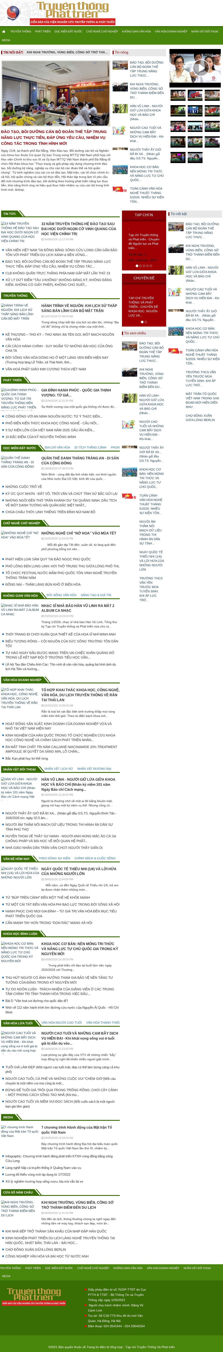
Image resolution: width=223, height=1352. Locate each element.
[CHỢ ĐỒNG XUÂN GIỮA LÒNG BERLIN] (176, 418)
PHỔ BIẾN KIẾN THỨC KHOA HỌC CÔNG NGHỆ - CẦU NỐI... (52, 423)
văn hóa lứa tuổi (18, 1023)
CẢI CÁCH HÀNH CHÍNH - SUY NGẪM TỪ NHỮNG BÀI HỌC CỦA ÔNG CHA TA (59, 348)
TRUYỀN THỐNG (20, 31)
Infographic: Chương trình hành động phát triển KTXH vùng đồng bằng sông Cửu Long (59, 1158)
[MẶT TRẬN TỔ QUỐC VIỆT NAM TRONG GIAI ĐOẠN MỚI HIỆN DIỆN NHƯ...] (176, 396)
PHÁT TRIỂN (43, 31)
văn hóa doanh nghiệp (22, 680)
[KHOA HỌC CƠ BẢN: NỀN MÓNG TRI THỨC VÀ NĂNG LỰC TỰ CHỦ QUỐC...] (120, 169)
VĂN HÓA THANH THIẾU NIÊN (107, 1022)
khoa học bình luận (20, 934)
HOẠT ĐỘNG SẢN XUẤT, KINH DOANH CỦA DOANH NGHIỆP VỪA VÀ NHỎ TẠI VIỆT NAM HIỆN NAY (58, 726)
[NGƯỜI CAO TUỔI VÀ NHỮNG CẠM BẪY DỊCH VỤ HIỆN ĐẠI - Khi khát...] (120, 130)
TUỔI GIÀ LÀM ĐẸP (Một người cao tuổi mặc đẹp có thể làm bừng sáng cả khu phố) (62, 1069)
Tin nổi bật (179, 214)
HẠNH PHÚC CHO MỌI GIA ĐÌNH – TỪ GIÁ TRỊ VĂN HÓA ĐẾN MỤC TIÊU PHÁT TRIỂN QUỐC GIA (61, 913)
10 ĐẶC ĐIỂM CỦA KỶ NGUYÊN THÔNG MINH (40, 437)
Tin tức (9, 214)
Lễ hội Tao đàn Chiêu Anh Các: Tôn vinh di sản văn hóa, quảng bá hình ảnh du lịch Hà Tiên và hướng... (60, 667)
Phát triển (12, 380)
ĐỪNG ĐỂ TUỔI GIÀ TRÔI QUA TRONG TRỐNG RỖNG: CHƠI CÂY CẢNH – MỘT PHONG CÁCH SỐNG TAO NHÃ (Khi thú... (61, 1092)
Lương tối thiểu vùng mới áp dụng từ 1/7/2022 (37, 1174)
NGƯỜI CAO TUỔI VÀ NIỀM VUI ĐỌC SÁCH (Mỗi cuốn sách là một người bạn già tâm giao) (60, 1104)
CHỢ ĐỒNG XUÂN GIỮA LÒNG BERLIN (35, 1249)
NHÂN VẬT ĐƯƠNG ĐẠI (94, 768)
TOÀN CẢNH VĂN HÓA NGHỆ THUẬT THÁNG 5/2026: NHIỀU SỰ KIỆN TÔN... (147, 195)
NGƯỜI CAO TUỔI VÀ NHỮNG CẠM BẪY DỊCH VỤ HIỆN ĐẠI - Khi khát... (147, 134)
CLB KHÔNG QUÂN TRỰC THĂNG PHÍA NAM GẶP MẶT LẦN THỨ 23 (57, 273)
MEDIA (6, 40)
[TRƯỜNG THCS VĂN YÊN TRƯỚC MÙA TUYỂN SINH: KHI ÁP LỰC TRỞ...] (129, 580)
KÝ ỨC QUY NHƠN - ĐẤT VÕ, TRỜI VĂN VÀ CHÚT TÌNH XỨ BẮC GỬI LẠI (61, 494)
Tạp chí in (144, 215)
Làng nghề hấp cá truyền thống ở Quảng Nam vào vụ (43, 1168)
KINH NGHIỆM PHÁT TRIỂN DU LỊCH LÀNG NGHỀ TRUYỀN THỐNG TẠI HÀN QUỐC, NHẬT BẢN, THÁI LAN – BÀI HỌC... (60, 1240)
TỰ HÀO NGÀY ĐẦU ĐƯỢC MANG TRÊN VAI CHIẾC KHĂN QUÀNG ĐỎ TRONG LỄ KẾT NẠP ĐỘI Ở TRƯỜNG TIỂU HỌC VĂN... (59, 655)
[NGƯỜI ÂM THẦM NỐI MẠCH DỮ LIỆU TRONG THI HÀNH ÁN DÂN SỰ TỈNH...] (129, 524)
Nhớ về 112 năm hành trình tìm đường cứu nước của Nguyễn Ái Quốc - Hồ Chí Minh (62, 1010)
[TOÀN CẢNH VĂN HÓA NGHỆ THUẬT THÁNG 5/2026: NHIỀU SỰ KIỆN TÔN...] (120, 191)
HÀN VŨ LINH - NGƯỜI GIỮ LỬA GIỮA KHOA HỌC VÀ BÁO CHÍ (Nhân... (146, 112)
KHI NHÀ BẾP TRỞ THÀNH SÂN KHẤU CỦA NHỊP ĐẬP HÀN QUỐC (56, 1231)
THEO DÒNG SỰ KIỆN (54, 858)
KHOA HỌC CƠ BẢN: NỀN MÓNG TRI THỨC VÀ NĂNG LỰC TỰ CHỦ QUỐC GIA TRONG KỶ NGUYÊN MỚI (79, 949)
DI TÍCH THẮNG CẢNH (90, 447)
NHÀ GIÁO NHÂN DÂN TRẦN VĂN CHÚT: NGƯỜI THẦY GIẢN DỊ (54, 848)
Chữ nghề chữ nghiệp (21, 523)
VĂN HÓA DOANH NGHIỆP (171, 31)
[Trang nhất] (4, 31)
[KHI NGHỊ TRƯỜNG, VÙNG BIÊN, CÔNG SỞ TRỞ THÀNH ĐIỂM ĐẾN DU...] (120, 86)
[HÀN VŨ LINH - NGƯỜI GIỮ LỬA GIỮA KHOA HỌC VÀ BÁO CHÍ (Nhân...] (120, 108)
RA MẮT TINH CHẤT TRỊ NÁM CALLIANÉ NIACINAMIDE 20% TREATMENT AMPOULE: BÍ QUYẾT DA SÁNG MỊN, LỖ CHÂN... (61, 749)
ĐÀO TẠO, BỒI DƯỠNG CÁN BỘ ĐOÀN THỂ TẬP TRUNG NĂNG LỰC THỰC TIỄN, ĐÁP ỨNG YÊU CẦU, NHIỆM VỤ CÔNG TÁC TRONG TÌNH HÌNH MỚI (54, 138)
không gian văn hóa (20, 595)
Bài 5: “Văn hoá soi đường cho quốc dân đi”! (36, 1001)
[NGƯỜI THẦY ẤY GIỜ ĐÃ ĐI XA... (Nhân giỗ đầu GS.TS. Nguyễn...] (120, 152)
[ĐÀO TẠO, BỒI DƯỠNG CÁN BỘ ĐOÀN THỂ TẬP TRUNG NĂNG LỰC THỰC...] (120, 65)
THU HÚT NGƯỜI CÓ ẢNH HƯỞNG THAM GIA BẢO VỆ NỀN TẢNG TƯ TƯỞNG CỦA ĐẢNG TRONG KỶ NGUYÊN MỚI (59, 980)
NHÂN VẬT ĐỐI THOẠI (204, 31)
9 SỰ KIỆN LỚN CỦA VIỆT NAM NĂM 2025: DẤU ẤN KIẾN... (50, 430)
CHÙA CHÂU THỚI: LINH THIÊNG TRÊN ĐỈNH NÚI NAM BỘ (50, 512)
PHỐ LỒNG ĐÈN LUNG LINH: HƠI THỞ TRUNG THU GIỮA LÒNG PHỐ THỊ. (62, 566)
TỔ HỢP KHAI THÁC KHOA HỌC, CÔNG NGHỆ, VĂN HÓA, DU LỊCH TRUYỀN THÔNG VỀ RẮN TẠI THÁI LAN (80, 695)
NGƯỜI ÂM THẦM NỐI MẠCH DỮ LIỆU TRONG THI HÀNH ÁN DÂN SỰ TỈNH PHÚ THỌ (59, 827)
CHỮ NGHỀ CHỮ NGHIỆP (102, 31)
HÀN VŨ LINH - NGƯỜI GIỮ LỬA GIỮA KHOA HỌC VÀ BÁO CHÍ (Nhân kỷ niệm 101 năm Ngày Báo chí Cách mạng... (78, 784)
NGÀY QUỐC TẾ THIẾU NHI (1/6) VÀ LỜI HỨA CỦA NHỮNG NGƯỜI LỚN (151, 560)
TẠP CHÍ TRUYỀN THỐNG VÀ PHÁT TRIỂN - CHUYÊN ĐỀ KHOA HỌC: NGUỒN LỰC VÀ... (143, 306)
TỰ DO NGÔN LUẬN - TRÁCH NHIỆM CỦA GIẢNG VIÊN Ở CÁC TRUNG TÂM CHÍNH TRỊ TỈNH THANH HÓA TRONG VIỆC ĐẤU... (59, 991)
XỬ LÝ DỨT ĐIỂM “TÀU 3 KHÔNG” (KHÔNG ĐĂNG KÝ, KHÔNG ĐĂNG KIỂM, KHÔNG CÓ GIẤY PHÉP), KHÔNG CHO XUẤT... (58, 282)
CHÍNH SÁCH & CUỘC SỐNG (95, 858)
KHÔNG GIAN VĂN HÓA (136, 31)
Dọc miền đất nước (19, 448)
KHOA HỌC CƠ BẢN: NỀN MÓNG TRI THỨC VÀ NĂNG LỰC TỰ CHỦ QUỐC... (147, 173)
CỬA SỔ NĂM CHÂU (18, 1192)
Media (8, 1117)
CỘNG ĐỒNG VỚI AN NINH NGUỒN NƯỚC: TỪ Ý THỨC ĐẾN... (53, 416)
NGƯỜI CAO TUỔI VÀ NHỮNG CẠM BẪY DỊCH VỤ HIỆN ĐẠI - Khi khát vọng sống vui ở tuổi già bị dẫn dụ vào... (79, 1038)
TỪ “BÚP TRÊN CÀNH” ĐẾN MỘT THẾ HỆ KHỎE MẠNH (47, 897)
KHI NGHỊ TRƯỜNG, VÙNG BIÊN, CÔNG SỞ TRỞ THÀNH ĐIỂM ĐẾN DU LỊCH (67, 52)
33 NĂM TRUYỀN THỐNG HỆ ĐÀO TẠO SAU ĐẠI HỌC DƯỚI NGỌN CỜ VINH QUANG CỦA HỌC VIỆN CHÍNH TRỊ (78, 229)
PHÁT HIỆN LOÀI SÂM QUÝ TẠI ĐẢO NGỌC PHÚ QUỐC (48, 559)
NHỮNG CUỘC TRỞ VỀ (23, 487)
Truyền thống (15, 295)
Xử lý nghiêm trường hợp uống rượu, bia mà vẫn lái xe (44, 1181)
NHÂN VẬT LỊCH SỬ (58, 768)
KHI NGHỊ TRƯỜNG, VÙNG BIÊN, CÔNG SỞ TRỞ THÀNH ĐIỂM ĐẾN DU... (147, 91)
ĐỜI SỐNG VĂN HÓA (61, 595)
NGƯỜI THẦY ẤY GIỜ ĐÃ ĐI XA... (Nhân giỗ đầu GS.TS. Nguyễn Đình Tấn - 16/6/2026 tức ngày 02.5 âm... (61, 815)
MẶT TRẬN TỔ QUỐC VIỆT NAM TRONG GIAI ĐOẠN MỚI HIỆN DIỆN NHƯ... (202, 400)
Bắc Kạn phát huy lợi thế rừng (26, 758)
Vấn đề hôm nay (16, 859)
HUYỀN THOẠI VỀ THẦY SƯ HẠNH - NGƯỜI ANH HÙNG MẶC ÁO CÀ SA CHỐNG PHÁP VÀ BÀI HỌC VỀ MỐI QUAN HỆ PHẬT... (60, 838)
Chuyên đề (144, 278)
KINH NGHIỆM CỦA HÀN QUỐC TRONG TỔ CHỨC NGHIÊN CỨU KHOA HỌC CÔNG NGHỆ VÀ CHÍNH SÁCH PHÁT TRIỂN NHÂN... (60, 737)
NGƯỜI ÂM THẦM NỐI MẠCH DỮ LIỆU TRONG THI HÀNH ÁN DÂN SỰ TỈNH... (150, 532)
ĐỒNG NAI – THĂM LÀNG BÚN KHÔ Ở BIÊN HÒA (43, 584)
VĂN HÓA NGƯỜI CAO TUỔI (61, 1022)
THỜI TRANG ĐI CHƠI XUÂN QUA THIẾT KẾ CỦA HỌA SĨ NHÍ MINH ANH (60, 634)
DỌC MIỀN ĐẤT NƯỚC (68, 31)
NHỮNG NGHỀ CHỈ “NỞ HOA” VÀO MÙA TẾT (78, 533)
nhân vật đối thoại (19, 769)
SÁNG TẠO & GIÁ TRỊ (96, 595)
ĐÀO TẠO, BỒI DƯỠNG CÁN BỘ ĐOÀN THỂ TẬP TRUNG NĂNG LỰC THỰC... (147, 69)
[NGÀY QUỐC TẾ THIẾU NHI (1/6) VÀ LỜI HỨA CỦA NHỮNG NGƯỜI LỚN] (129, 554)
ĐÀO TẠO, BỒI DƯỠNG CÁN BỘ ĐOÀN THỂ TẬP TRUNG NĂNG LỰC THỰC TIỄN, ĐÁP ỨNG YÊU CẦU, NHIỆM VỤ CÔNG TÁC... (58, 264)
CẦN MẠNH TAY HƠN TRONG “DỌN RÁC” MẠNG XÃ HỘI (48, 923)
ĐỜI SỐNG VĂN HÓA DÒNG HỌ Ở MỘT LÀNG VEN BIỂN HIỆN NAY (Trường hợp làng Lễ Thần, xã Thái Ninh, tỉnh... (56, 360)
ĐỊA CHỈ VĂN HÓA (57, 447)
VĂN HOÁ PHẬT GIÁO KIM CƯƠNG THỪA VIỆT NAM (45, 369)
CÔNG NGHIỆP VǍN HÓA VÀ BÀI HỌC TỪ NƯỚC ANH (47, 1256)
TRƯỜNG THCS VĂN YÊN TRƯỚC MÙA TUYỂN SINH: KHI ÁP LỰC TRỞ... (150, 589)
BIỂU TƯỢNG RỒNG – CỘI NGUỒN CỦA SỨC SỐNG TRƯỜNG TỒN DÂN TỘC (61, 643)
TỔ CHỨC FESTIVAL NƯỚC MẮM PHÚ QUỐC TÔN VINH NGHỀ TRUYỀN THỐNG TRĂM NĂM (61, 575)
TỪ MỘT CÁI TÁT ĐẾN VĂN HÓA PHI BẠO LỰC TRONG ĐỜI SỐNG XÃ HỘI (62, 904)
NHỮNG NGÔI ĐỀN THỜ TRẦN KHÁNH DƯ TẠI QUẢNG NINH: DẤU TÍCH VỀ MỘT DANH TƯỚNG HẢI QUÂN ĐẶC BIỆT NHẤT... (61, 503)
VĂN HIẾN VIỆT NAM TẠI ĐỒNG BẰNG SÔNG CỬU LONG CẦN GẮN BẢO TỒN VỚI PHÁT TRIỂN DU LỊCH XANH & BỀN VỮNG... (61, 252)
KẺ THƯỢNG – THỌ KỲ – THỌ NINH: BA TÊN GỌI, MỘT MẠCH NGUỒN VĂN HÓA (59, 337)
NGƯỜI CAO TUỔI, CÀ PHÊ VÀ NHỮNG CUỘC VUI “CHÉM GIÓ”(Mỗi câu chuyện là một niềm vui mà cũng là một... (60, 1081)
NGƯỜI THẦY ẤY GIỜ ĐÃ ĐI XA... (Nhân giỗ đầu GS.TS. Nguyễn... (145, 154)
